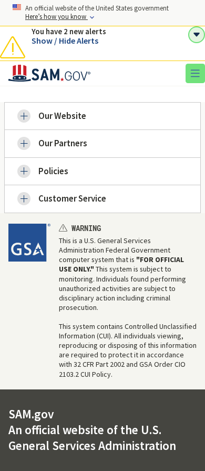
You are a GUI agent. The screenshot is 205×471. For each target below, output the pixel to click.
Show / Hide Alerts (65, 40)
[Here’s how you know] (102, 13)
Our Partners (62, 143)
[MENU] (195, 73)
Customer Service (72, 198)
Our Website (62, 116)
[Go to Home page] (49, 79)
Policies (53, 171)
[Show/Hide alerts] (196, 34)
